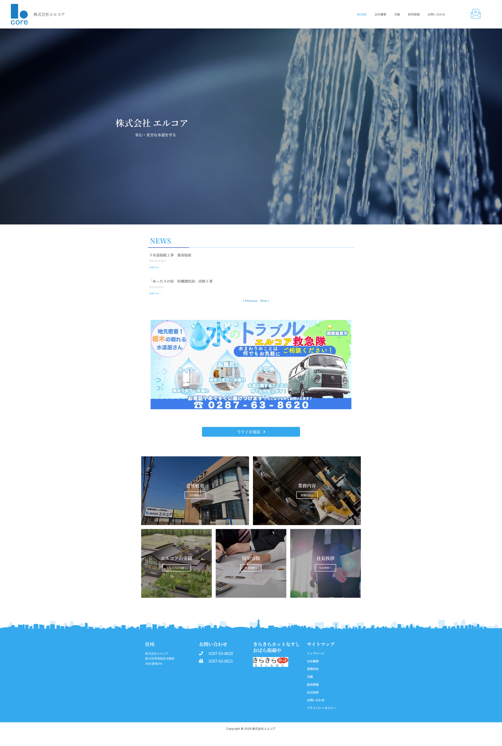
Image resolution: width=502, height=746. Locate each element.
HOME (362, 14)
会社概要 (380, 14)
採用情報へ (251, 568)
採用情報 (414, 14)
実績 (397, 14)
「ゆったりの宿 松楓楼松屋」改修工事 (181, 281)
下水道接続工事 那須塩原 (170, 254)
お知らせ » (154, 267)
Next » (264, 300)
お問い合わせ (436, 14)
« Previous (250, 300)
